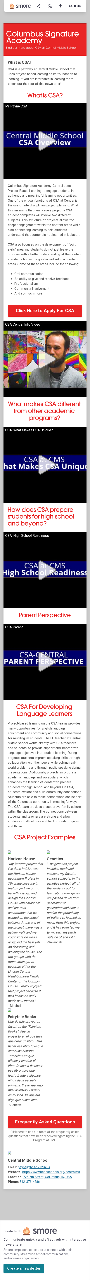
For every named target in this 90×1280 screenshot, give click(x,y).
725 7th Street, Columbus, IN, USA (47, 1177)
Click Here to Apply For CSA (45, 310)
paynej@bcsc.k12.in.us (34, 1167)
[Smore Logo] (20, 6)
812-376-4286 (30, 1182)
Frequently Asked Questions (45, 1121)
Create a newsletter (24, 1268)
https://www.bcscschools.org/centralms (51, 1172)
